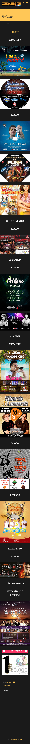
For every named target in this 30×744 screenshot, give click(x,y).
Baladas (9, 682)
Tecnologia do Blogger (16, 739)
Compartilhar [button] (6, 685)
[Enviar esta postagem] (14, 682)
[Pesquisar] (23, 3)
